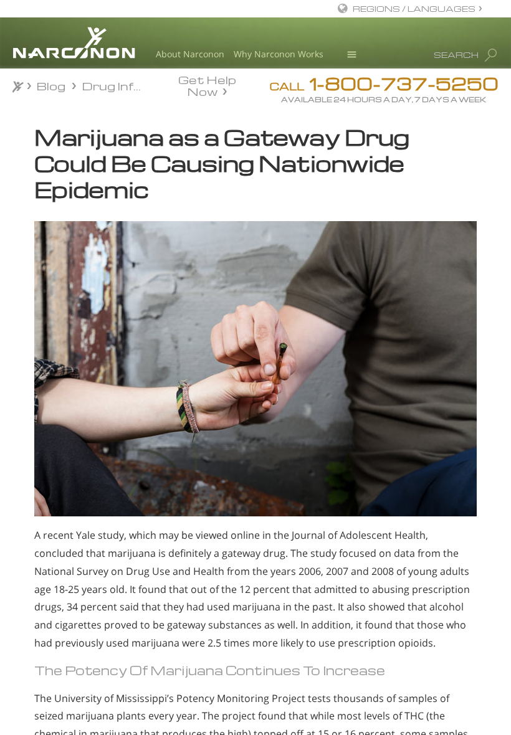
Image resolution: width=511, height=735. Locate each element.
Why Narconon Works (278, 54)
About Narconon (190, 54)
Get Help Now (207, 84)
